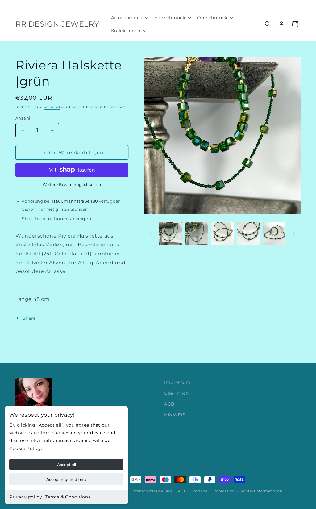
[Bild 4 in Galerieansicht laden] (248, 233)
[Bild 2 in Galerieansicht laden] (196, 233)
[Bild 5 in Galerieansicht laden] (274, 233)
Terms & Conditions (67, 497)
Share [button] (29, 318)
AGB (169, 404)
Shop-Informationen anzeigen (56, 218)
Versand (52, 107)
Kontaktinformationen (261, 491)
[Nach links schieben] (150, 233)
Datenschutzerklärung (151, 491)
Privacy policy (25, 497)
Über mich (176, 393)
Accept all (66, 464)
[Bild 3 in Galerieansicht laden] (222, 233)
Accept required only (66, 479)
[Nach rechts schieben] (294, 233)
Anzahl (22, 118)
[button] (129, 17)
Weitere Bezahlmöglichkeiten (72, 184)
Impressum (177, 382)
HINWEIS (174, 415)
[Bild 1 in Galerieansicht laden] (170, 233)
